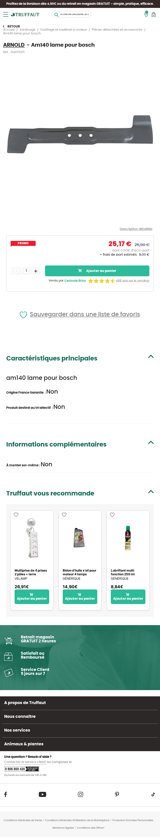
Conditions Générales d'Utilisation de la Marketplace (77, 820)
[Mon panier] (153, 14)
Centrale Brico (75, 280)
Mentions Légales (63, 828)
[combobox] (71, 14)
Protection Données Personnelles (132, 820)
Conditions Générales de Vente (23, 820)
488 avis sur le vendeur (132, 280)
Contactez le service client (25, 762)
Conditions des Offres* (91, 828)
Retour (14, 26)
